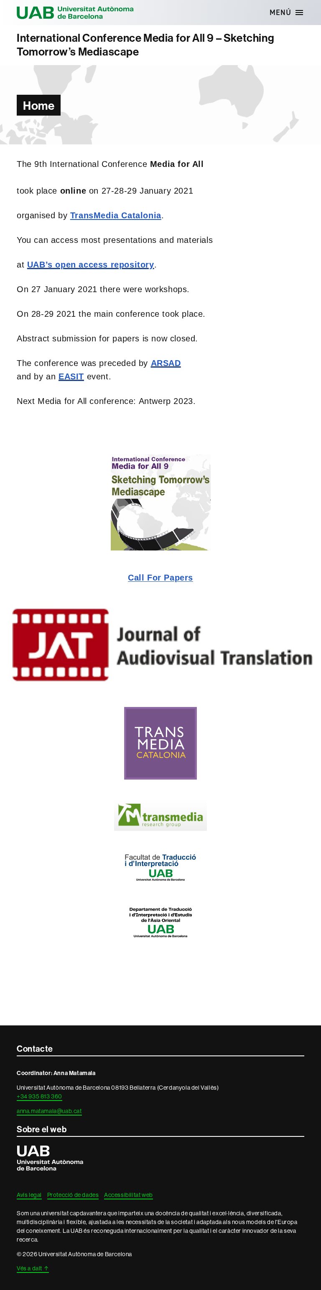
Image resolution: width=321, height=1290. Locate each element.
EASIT (71, 376)
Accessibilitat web (128, 1195)
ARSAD (166, 363)
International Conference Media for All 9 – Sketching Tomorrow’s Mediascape (145, 44)
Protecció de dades (73, 1195)
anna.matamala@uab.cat (49, 1111)
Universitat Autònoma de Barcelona (75, 12)
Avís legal (29, 1195)
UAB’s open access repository (90, 264)
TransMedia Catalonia (115, 215)
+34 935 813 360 (39, 1096)
